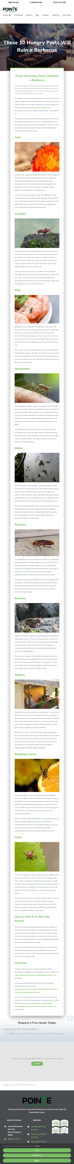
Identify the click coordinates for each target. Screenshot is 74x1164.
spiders (32, 732)
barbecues (36, 107)
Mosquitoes (47, 418)
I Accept (37, 1064)
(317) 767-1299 (60, 2)
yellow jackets (35, 818)
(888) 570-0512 (13, 2)
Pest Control (22, 1084)
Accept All (37, 1155)
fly (55, 327)
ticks (36, 887)
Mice (16, 656)
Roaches (18, 568)
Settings (37, 1146)
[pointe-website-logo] (10, 7)
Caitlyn (7, 1084)
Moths (25, 501)
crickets (41, 254)
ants (44, 175)
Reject (37, 1160)
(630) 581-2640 (37, 2)
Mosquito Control (39, 1142)
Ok (37, 1150)
